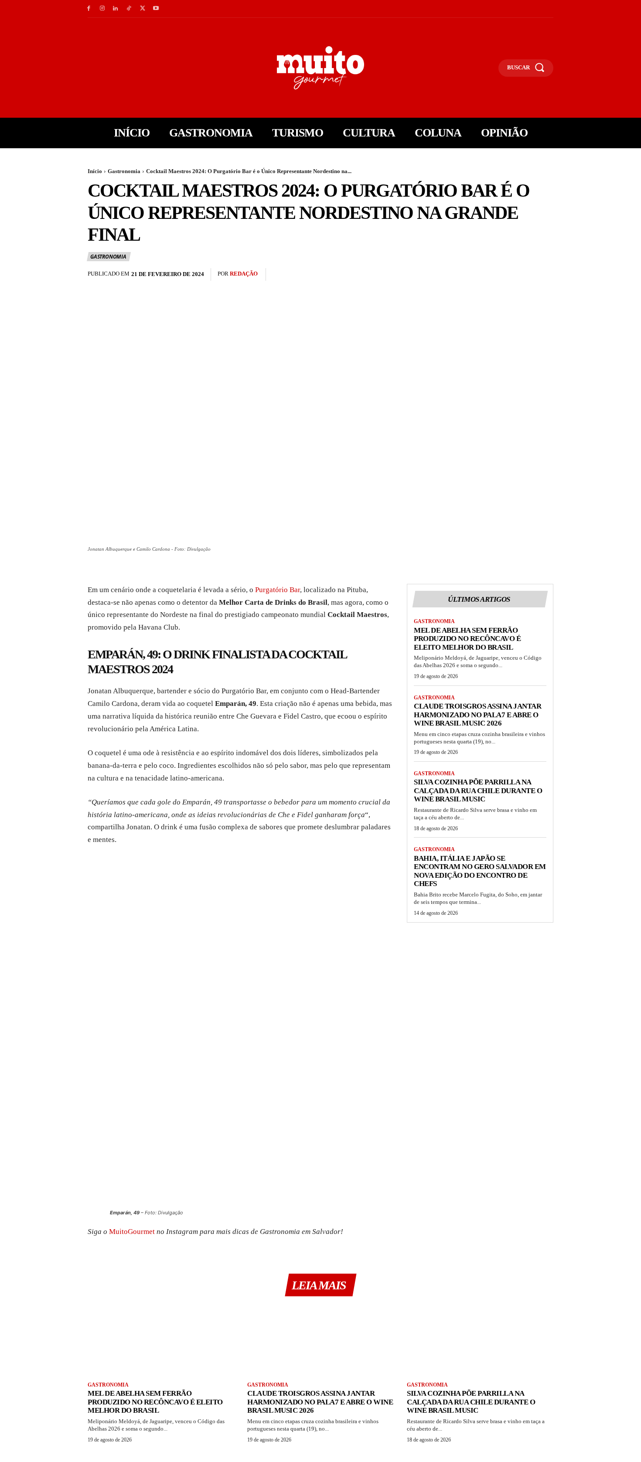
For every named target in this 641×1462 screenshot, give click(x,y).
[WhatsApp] (544, 274)
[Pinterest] (524, 274)
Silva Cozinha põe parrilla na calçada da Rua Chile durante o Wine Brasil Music (478, 790)
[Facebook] (88, 9)
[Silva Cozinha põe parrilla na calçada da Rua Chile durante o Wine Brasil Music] (480, 1340)
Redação (244, 273)
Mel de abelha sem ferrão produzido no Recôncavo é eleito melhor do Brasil (467, 638)
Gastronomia (124, 171)
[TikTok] (128, 9)
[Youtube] (155, 9)
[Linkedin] (115, 9)
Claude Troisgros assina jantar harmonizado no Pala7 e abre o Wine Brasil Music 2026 (477, 714)
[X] (142, 9)
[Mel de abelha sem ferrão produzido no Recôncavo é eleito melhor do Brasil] (161, 1340)
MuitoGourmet (132, 1231)
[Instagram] (102, 9)
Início (95, 171)
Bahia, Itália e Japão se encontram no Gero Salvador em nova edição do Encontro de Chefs (480, 871)
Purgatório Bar (277, 590)
